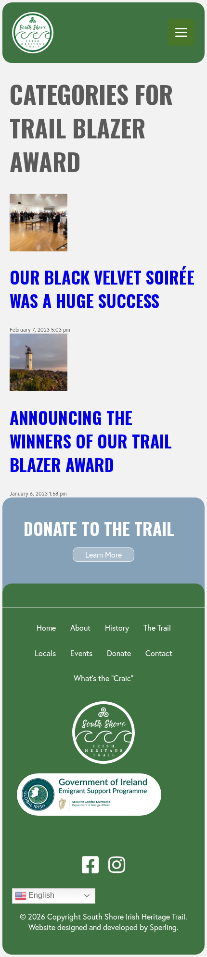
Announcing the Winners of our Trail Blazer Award (91, 441)
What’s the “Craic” (103, 678)
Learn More (103, 554)
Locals (45, 653)
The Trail (157, 627)
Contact (158, 653)
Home (46, 627)
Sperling (163, 927)
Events (81, 653)
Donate (119, 653)
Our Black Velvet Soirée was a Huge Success (102, 288)
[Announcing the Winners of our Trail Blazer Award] (38, 387)
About (80, 627)
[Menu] (181, 32)
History (117, 627)
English (40, 895)
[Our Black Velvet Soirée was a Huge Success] (38, 247)
